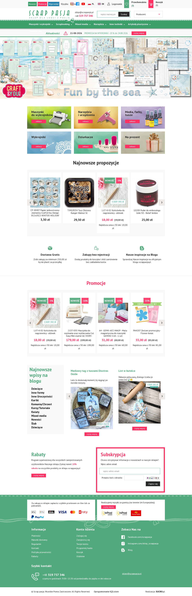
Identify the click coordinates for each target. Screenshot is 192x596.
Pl (93, 4)
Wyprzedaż (54, 4)
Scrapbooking (63, 24)
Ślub (33, 423)
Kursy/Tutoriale (40, 408)
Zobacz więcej (50, 257)
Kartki (35, 400)
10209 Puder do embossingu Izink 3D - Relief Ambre (131, 211)
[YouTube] (83, 4)
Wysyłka (64, 4)
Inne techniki (115, 24)
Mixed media (81, 24)
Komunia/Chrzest (41, 404)
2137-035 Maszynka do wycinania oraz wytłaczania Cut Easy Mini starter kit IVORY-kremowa (64, 334)
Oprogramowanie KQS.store (106, 591)
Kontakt (35, 548)
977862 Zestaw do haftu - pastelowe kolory (166, 211)
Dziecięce (36, 388)
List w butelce (81, 370)
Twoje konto (82, 544)
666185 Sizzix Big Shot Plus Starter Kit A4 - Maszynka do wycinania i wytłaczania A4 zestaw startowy (165, 334)
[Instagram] (72, 4)
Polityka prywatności (41, 552)
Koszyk (79, 552)
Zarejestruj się (83, 539)
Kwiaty (35, 412)
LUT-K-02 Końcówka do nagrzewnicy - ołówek (98, 211)
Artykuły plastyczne (138, 24)
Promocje (42, 4)
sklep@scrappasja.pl (84, 12)
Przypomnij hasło (84, 548)
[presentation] (30, 202)
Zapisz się (153, 483)
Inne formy (37, 392)
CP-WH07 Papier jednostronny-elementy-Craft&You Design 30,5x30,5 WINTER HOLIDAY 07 (30, 213)
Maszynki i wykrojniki (39, 24)
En (103, 4)
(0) (159, 3)
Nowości (32, 4)
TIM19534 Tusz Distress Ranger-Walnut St (64, 211)
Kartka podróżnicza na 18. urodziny (141, 370)
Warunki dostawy (39, 539)
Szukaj (124, 14)
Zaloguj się (81, 535)
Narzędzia (99, 24)
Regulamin (36, 544)
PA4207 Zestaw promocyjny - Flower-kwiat (132, 332)
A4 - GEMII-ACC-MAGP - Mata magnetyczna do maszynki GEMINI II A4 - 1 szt (98, 333)
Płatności (35, 535)
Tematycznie (35, 31)
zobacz (49, 117)
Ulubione (80, 556)
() (138, 4)
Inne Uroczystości (41, 396)
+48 (84, 16)
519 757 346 (54, 575)
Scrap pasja (49, 14)
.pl (160, 591)
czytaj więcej (38, 475)
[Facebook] (77, 4)
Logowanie (117, 4)
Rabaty (34, 556)
